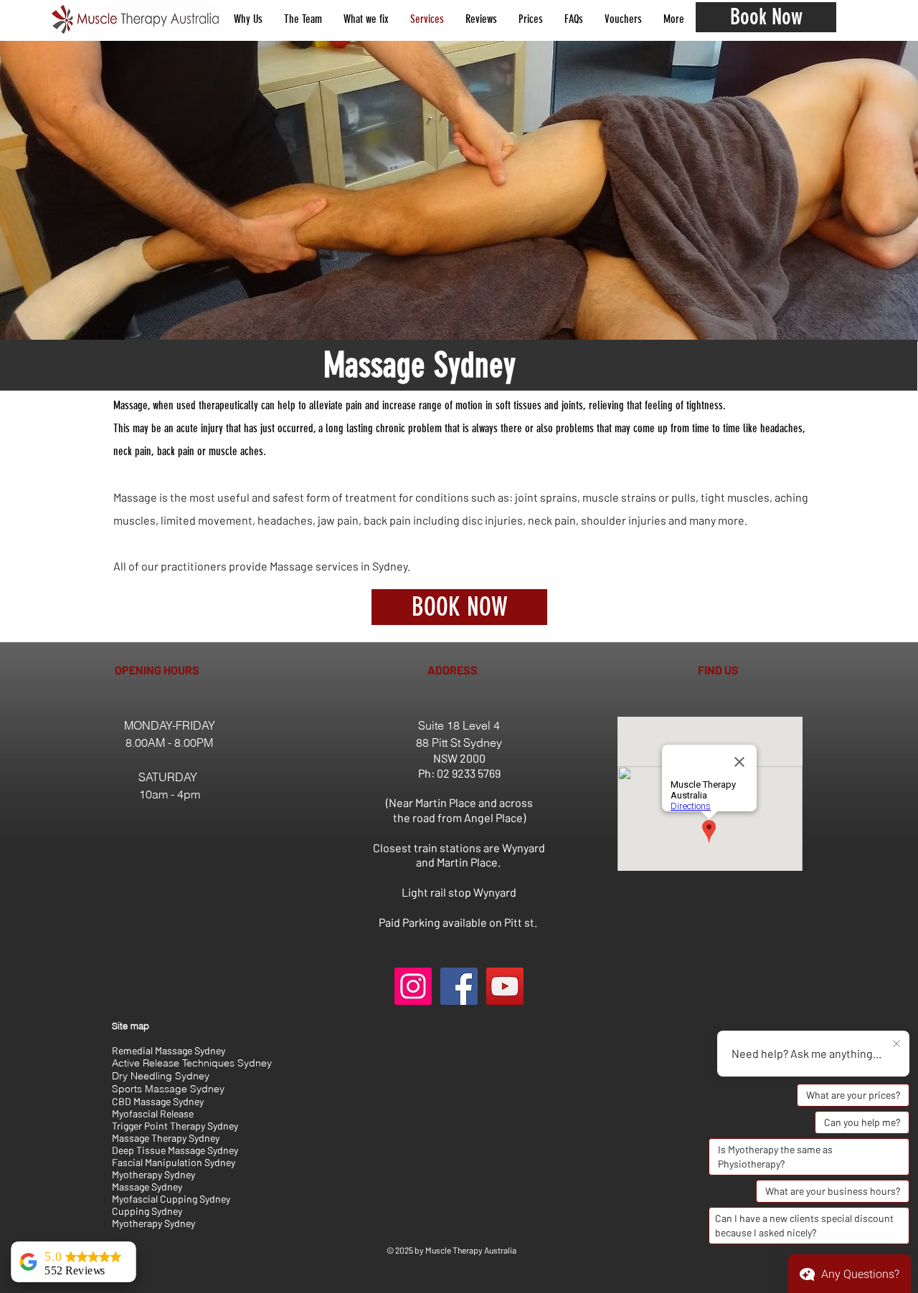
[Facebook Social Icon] (459, 986)
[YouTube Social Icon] (505, 986)
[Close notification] (896, 1044)
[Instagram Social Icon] (413, 986)
